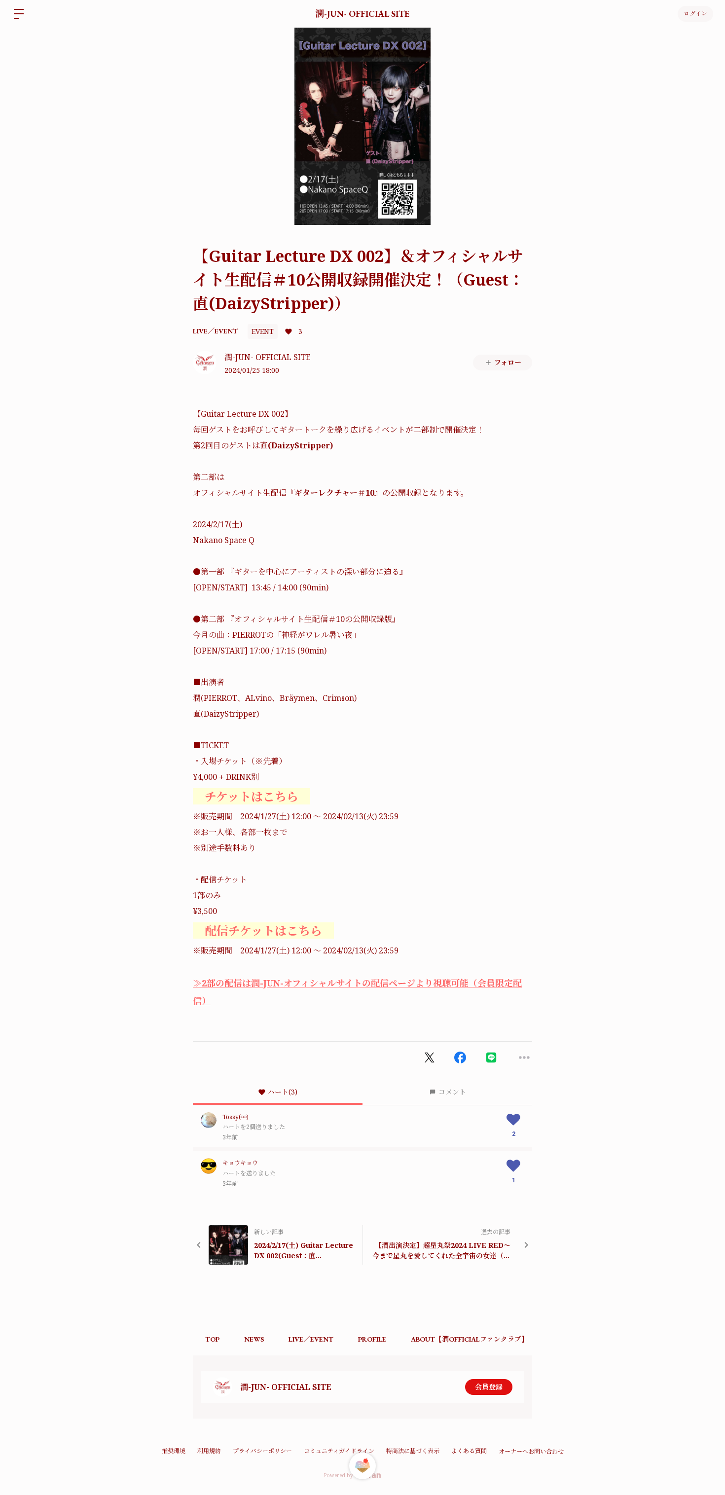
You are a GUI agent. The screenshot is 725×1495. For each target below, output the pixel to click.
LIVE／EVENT (215, 331)
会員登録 (489, 1386)
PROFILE (372, 1339)
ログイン (695, 14)
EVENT (263, 331)
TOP (212, 1339)
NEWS (254, 1339)
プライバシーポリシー (262, 1451)
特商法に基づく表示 (412, 1451)
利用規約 (209, 1451)
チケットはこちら (251, 796)
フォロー (507, 362)
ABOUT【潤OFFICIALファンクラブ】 (469, 1339)
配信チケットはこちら (263, 930)
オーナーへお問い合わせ (531, 1452)
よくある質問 (469, 1451)
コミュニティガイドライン (339, 1451)
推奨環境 (173, 1451)
